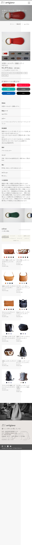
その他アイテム (5, 15)
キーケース (27, 238)
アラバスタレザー (14, 15)
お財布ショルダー (27, 235)
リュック (19, 235)
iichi (23, 93)
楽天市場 (8, 85)
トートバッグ (12, 235)
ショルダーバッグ (5, 235)
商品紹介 (18, 24)
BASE (8, 89)
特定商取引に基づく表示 (7, 439)
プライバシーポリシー (7, 438)
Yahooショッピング (23, 85)
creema (23, 89)
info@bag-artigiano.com (9, 433)
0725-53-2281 (6, 434)
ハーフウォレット (12, 238)
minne (8, 93)
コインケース (19, 238)
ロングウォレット (5, 238)
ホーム (12, 24)
